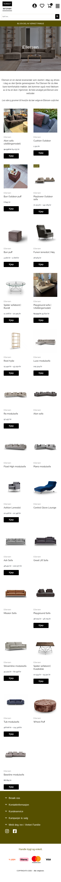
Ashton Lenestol (12, 507)
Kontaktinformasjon (19, 804)
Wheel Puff (39, 722)
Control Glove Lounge (44, 507)
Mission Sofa (10, 613)
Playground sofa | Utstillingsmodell (42, 306)
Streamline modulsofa (15, 666)
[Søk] (57, 16)
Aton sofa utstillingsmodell (12, 142)
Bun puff (8, 252)
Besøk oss (14, 798)
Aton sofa (38, 413)
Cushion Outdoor (42, 140)
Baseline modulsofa (14, 774)
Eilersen (7, 137)
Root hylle (9, 361)
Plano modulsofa (42, 466)
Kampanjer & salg (18, 818)
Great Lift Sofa (40, 560)
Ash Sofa (8, 560)
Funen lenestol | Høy (44, 252)
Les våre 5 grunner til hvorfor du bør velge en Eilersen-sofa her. (30, 100)
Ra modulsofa (11, 413)
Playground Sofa (41, 613)
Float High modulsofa (15, 466)
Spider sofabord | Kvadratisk (42, 667)
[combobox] (28, 16)
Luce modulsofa (41, 361)
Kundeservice (16, 811)
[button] (58, 6)
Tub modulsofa (11, 722)
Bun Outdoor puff (12, 196)
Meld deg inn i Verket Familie (24, 825)
